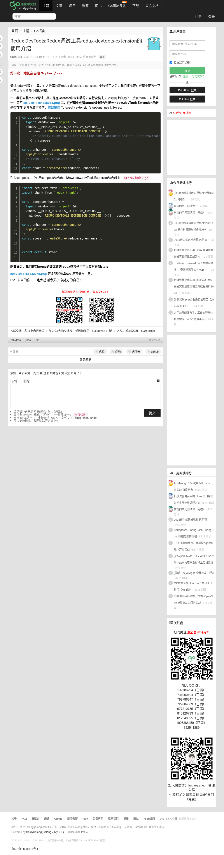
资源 (85, 5)
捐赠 (126, 819)
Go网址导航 (117, 5)
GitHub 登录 (188, 90)
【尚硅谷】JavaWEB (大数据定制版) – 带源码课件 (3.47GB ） (193, 266)
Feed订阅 (149, 819)
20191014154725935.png (41, 102)
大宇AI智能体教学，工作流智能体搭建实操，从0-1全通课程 (193, 316)
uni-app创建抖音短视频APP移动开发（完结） (194, 196)
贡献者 (35, 819)
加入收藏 (16, 340)
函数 (117, 351)
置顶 (102, 56)
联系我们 (113, 819)
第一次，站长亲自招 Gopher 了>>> (36, 73)
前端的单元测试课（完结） (189, 212)
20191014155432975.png (28, 273)
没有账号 (70, 373)
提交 (152, 412)
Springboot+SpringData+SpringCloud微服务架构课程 (194, 533)
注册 (198, 16)
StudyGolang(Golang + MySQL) (45, 832)
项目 (72, 5)
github (154, 351)
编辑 (14, 381)
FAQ (24, 819)
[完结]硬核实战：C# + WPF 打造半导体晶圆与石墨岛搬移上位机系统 (194, 559)
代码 (101, 351)
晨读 (46, 819)
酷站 (136, 819)
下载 (135, 5)
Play (85, 819)
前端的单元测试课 (184, 206)
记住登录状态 (182, 62)
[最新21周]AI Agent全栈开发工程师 (194, 573)
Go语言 (39, 30)
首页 (14, 30)
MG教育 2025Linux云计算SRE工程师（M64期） (193, 586)
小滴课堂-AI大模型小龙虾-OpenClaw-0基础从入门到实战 (194, 599)
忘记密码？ (198, 76)
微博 (28, 340)
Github (58, 819)
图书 (98, 5)
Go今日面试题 (182, 113)
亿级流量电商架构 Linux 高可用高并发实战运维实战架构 (193, 253)
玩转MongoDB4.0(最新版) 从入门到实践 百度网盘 (193, 486)
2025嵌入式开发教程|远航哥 (190, 239)
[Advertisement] (195, 147)
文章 (59, 5)
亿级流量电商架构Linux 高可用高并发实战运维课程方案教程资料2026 (194, 286)
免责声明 (98, 819)
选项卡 (135, 351)
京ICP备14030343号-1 (24, 848)
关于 (14, 819)
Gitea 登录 (188, 99)
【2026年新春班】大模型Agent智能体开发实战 (193, 546)
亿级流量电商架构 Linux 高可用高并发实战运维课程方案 (193, 499)
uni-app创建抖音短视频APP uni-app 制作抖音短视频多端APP (194, 226)
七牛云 (84, 832)
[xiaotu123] (154, 43)
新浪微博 (72, 819)
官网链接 (54, 107)
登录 (211, 16)
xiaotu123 (16, 56)
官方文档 (152, 5)
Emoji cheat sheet (85, 418)
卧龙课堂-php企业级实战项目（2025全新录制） (194, 303)
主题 (46, 5)
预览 (26, 381)
